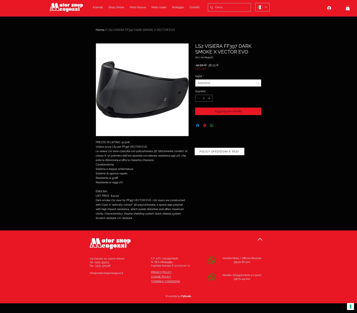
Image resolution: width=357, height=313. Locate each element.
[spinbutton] (203, 98)
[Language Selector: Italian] (262, 7)
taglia (199, 76)
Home (100, 30)
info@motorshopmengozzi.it (106, 273)
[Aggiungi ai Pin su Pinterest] (204, 125)
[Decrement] (198, 98)
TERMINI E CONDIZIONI (165, 281)
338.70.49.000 (242, 278)
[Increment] (209, 98)
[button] (348, 7)
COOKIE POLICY (161, 276)
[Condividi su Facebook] (197, 125)
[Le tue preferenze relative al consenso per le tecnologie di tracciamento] (350, 306)
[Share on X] (219, 125)
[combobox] (228, 83)
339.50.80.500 (242, 261)
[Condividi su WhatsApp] (212, 125)
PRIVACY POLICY (161, 272)
